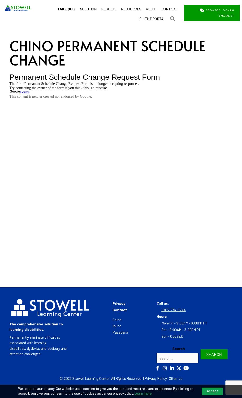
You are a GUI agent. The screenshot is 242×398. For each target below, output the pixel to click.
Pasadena (120, 332)
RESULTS (109, 9)
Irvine (116, 326)
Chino (116, 319)
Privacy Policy (156, 378)
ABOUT (151, 9)
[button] (173, 18)
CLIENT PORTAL (152, 18)
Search (178, 348)
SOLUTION (88, 9)
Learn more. (143, 393)
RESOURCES (131, 9)
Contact (119, 309)
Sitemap (175, 378)
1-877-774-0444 (173, 310)
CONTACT (169, 9)
